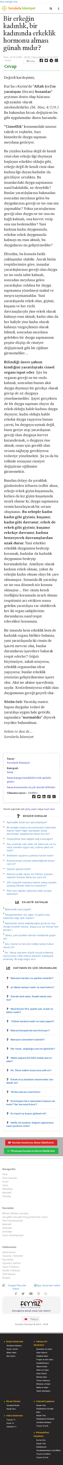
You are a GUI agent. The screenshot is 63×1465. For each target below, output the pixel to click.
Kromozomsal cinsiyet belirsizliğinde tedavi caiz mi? (31, 862)
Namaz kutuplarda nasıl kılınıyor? (30, 1030)
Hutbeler (7, 1227)
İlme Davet (11, 1356)
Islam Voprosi (41, 1353)
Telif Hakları (8, 1274)
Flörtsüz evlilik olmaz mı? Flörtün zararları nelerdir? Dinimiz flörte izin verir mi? (30, 876)
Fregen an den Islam (44, 1360)
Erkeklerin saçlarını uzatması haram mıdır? (30, 855)
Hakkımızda (9, 1252)
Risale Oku (11, 1409)
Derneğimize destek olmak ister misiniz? (31, 1311)
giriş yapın (31, 809)
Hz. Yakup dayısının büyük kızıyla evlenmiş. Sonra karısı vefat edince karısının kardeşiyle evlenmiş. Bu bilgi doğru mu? (28, 956)
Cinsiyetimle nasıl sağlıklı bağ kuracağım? (30, 838)
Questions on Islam (44, 1349)
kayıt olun (49, 809)
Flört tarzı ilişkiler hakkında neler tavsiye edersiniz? (29, 892)
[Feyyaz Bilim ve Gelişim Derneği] (31, 1304)
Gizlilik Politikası (11, 1270)
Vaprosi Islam (41, 1366)
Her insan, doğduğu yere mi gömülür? (33, 1048)
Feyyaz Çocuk (42, 1426)
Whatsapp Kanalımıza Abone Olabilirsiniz (33, 1150)
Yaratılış (6, 1196)
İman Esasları (9, 1177)
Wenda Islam (41, 1377)
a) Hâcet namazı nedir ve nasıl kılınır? (32, 987)
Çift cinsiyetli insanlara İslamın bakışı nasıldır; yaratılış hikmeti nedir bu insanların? (32, 884)
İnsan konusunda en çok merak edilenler (31, 787)
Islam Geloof (41, 1373)
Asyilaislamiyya (42, 1363)
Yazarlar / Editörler (12, 1255)
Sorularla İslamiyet (18, 762)
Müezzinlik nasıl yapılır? (18, 909)
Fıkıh (5, 1174)
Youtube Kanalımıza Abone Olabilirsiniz (33, 1142)
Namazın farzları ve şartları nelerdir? (32, 978)
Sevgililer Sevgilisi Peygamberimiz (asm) (25, 1217)
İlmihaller (7, 1231)
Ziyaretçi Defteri (11, 1263)
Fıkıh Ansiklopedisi (12, 1220)
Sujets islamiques (43, 1391)
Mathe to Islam (42, 1387)
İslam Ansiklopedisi (13, 1235)
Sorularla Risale (13, 1405)
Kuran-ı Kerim (12, 1349)
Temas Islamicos (43, 1380)
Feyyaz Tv (11, 1420)
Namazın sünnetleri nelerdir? (28, 1039)
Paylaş (32, 61)
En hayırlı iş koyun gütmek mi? (28, 1113)
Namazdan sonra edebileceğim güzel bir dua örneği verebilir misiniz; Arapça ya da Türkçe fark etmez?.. (30, 926)
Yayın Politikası (10, 1266)
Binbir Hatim (11, 1353)
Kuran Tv (10, 1423)
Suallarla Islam (42, 1356)
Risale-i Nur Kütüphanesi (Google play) (44, 1408)
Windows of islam (43, 1384)
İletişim (6, 1277)
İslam (5, 1185)
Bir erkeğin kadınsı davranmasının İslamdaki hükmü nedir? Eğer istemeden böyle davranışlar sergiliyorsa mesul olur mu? (31, 830)
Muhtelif (6, 1192)
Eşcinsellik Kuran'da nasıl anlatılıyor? (27, 822)
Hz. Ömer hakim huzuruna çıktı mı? (31, 1070)
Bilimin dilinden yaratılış (15, 1213)
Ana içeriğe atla (8, 1)
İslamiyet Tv (11, 1427)
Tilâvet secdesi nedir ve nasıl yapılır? (32, 1021)
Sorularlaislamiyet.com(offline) (48, 1450)
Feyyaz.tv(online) (43, 1454)
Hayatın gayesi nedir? (19, 869)
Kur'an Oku (41, 1440)
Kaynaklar (8, 1259)
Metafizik (7, 1188)
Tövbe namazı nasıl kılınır (25, 1091)
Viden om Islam (42, 1370)
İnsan (10, 772)
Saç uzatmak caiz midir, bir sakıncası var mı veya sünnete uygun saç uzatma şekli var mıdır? (31, 847)
